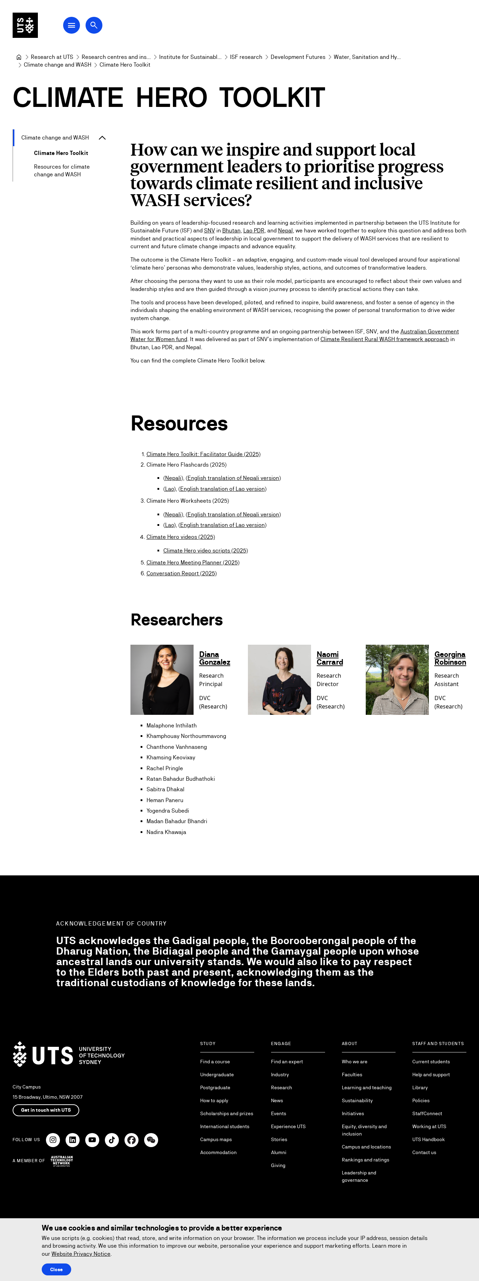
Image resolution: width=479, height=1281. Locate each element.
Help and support (431, 1074)
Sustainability (357, 1100)
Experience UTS (288, 1126)
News (277, 1100)
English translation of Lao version (222, 489)
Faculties (352, 1074)
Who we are (354, 1061)
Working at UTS (429, 1126)
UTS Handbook (428, 1139)
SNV (209, 230)
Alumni (278, 1152)
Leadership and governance (359, 1176)
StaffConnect (427, 1113)
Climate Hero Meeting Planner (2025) (193, 562)
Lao (169, 489)
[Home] (18, 57)
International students (224, 1126)
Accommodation (218, 1152)
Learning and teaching (367, 1087)
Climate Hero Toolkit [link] (125, 64)
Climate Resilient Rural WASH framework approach (385, 339)
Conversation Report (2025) (182, 573)
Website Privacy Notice (81, 1253)
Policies (421, 1100)
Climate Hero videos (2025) (181, 537)
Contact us (424, 1152)
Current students (431, 1061)
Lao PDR (253, 230)
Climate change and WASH (55, 137)
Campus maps (216, 1139)
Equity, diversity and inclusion (364, 1130)
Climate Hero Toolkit (61, 153)
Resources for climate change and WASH (62, 170)
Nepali (173, 478)
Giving (278, 1165)
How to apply (214, 1100)
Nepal (285, 230)
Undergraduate (217, 1074)
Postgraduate (215, 1087)
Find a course (215, 1061)
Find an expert (287, 1061)
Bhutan (231, 230)
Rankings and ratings (365, 1160)
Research (281, 1087)
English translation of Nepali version (233, 478)
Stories (279, 1139)
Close (56, 1269)
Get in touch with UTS (46, 1110)
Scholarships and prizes (226, 1113)
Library (420, 1087)
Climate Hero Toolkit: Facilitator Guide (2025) (204, 454)
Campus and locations (366, 1147)
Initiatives (353, 1113)
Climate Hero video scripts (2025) (205, 550)
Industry (280, 1074)
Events (278, 1113)
